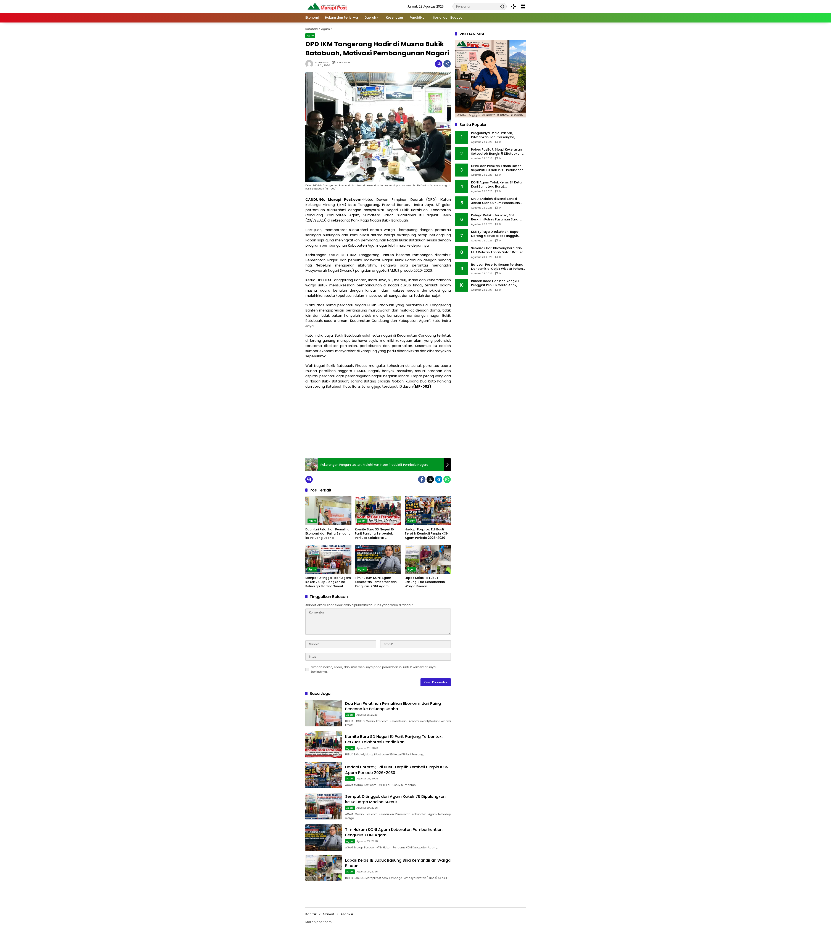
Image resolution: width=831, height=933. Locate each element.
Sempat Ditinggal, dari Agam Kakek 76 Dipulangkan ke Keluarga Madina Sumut (328, 582)
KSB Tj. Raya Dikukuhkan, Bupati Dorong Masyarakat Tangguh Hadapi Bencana (495, 234)
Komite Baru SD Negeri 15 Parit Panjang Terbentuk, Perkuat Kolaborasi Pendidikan (374, 533)
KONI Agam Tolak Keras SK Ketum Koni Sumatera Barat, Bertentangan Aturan (497, 184)
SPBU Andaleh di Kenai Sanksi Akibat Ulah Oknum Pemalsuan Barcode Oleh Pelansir (495, 201)
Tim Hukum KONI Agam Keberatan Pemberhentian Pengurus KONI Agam (376, 582)
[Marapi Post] (327, 6)
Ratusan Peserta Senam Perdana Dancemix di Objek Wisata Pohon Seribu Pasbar (497, 267)
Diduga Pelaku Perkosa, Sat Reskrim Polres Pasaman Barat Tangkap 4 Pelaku (495, 217)
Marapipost (322, 62)
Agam (310, 35)
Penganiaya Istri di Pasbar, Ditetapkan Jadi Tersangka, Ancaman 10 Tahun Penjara (493, 135)
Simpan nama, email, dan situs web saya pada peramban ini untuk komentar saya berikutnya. (373, 669)
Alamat (328, 914)
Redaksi (346, 914)
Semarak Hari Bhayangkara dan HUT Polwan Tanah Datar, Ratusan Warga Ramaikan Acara (498, 250)
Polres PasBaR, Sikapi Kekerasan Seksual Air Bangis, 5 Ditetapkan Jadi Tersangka (496, 152)
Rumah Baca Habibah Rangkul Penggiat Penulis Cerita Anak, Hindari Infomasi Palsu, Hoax (495, 283)
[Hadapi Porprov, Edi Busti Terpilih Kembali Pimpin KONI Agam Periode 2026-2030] (428, 510)
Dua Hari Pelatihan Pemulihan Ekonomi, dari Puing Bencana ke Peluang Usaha (328, 533)
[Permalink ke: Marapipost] (310, 64)
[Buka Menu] (523, 6)
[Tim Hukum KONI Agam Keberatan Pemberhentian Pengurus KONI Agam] (378, 559)
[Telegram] (438, 479)
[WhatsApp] (447, 479)
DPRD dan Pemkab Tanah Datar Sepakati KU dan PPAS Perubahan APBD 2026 (497, 168)
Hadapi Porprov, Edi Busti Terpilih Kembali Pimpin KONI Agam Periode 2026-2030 (427, 533)
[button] (502, 6)
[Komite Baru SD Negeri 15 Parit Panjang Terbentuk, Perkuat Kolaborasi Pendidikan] (378, 510)
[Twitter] (430, 479)
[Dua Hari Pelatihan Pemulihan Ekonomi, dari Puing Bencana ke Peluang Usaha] (328, 510)
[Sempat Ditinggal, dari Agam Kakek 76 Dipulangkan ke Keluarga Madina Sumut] (328, 559)
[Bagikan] (447, 63)
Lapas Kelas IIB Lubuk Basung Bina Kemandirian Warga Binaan (425, 582)
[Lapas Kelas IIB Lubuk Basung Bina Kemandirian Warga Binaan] (428, 559)
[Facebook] (421, 479)
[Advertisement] (378, 423)
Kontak (311, 914)
